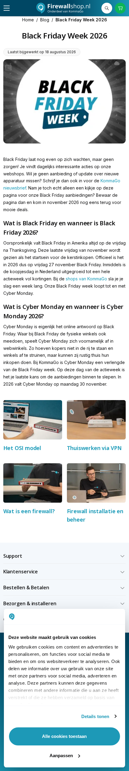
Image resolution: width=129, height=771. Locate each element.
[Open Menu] (7, 8)
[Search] (106, 8)
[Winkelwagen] (120, 8)
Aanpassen (61, 755)
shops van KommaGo (86, 278)
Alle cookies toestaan (64, 736)
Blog (44, 19)
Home (28, 19)
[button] (64, 556)
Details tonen (95, 716)
